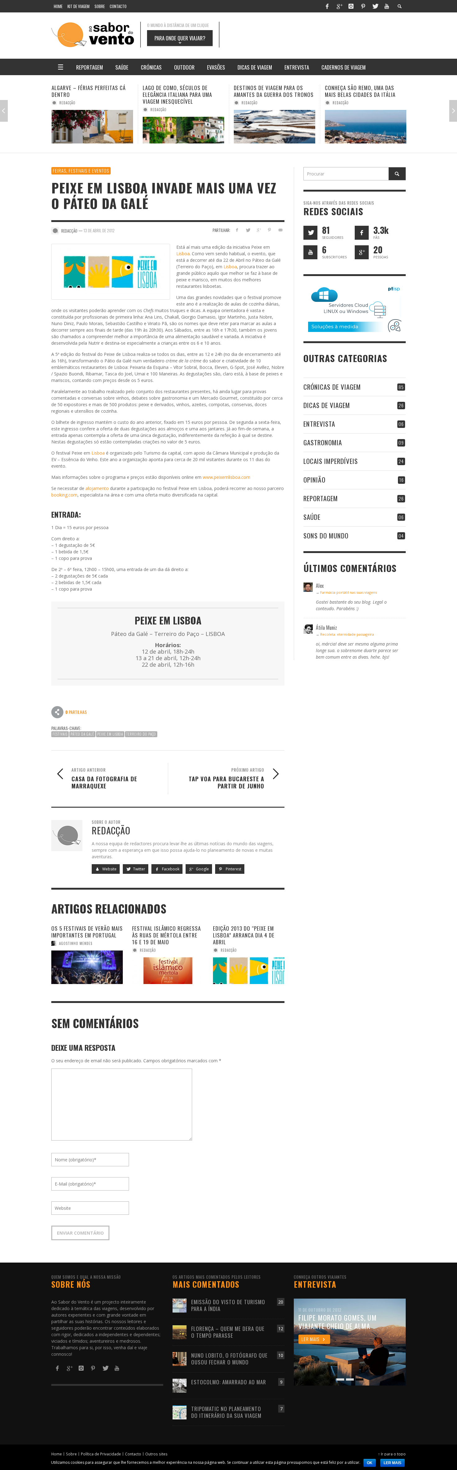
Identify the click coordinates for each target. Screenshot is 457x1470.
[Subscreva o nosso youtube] (310, 252)
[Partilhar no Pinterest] (269, 230)
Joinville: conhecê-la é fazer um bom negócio (365, 91)
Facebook (170, 869)
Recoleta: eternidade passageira (347, 634)
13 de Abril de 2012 (99, 230)
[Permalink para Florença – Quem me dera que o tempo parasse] (180, 1332)
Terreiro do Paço (141, 734)
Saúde (312, 517)
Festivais (60, 734)
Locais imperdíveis (330, 461)
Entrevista (319, 424)
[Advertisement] (319, 35)
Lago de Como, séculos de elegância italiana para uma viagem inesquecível (86, 94)
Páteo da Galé (82, 734)
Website (109, 869)
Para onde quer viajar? (180, 40)
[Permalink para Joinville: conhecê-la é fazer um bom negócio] (365, 126)
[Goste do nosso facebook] (362, 233)
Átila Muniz (343, 102)
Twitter (138, 869)
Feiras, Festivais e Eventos (81, 170)
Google (202, 869)
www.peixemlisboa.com (226, 477)
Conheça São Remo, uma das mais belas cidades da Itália (269, 91)
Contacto (133, 1453)
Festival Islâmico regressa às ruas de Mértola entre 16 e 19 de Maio (166, 935)
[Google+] (339, 6)
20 (280, 1302)
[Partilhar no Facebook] (237, 230)
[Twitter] (375, 6)
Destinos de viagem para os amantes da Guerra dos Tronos (183, 91)
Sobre (71, 1453)
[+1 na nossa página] (362, 252)
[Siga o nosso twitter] (310, 233)
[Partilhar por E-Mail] (280, 230)
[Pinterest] (363, 6)
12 (280, 1329)
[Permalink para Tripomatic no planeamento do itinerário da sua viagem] (180, 1412)
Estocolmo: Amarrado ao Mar (228, 1382)
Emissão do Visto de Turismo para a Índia (228, 1305)
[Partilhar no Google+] (259, 230)
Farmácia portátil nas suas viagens (348, 592)
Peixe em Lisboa (110, 734)
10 (280, 1355)
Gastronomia (322, 442)
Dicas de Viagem (326, 405)
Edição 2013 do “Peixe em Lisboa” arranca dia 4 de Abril (244, 935)
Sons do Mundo (326, 535)
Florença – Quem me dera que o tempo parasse (228, 1332)
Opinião (314, 479)
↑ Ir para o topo (392, 1453)
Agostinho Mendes (75, 943)
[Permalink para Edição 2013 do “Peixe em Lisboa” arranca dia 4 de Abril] (248, 970)
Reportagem (320, 498)
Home (56, 1453)
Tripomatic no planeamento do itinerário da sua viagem (226, 1412)
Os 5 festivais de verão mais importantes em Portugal (87, 931)
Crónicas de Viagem (332, 387)
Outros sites (156, 1453)
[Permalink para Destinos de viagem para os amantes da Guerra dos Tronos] (183, 126)
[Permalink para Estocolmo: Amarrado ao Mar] (180, 1385)
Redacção (67, 109)
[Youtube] (387, 6)
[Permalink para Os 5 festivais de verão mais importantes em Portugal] (87, 967)
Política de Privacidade (101, 1453)
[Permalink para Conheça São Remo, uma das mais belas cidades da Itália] (274, 126)
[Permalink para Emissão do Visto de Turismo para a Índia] (180, 1305)
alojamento (97, 488)
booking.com (64, 495)
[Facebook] (327, 6)
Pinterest (233, 869)
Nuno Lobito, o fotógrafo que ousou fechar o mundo (229, 1358)
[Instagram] (351, 6)
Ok (369, 1463)
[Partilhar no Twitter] (248, 230)
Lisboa (183, 253)
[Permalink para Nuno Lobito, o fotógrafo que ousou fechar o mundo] (180, 1358)
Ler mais (392, 1463)
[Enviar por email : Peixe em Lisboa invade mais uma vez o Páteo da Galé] (57, 712)
